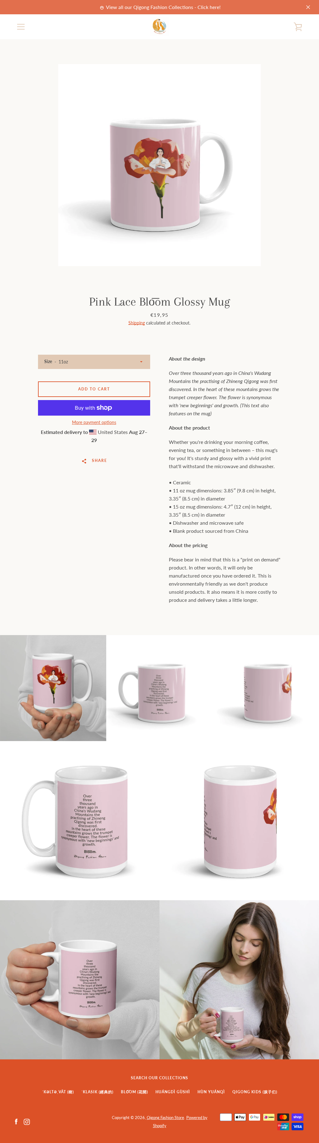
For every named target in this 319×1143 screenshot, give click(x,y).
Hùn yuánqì (211, 1092)
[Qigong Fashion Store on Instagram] (27, 1121)
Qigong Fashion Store (165, 1117)
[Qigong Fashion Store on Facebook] (16, 1121)
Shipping (136, 322)
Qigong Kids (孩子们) (254, 1092)
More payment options (94, 422)
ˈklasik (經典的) (97, 1092)
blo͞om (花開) (134, 1092)
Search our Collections (159, 1078)
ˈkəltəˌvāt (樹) (58, 1092)
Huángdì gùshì (172, 1092)
